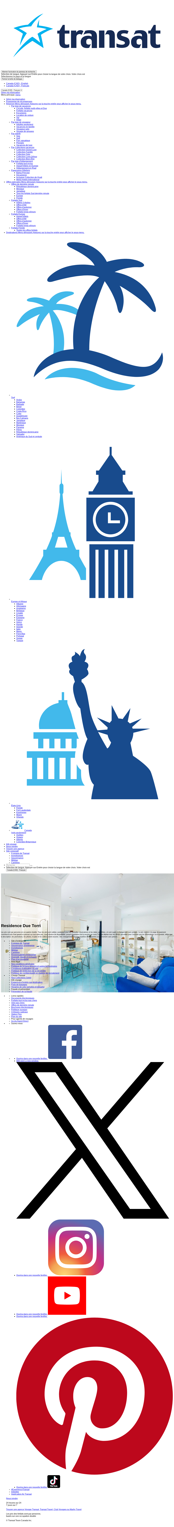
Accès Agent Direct (19, 1021)
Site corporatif (12, 851)
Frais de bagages (19, 985)
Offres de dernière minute (22, 1005)
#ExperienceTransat (20, 1489)
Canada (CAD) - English (17, 83)
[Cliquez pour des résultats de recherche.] (31, 865)
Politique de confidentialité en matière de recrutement (35, 973)
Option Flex (16, 1014)
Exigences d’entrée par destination (27, 982)
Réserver (43, 104)
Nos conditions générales (22, 964)
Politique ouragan (19, 1010)
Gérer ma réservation (10, 92)
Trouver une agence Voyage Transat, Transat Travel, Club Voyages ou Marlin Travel (44, 1509)
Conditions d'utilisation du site (24, 968)
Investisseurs (17, 948)
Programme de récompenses (19, 101)
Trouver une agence (15, 849)
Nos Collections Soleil (21, 978)
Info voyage (11, 844)
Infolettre (15, 1492)
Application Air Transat (21, 1494)
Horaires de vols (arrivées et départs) (27, 987)
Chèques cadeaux (19, 1012)
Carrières (15, 952)
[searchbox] (18, 865)
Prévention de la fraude (21, 991)
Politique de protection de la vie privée (28, 971)
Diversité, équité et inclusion (24, 957)
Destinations (45, 232)
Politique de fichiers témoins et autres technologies (34, 966)
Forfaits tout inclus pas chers (24, 1000)
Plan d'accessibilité (20, 959)
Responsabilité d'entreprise (23, 955)
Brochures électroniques (22, 1007)
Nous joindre (12, 846)
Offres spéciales (47, 182)
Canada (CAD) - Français (17, 86)
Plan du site (16, 1016)
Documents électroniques (22, 998)
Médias (14, 950)
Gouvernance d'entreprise (23, 945)
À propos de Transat (20, 943)
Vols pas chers (17, 1003)
